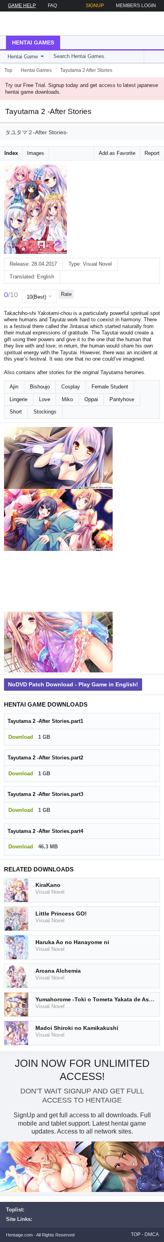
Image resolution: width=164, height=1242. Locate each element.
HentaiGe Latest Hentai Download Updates (46, 23)
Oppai (91, 399)
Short (16, 412)
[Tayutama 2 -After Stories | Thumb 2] (58, 520)
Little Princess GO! (61, 913)
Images (35, 153)
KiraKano (48, 885)
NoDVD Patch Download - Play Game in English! (73, 684)
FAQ (52, 5)
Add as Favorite (117, 153)
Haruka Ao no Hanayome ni (72, 942)
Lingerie (18, 399)
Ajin (14, 387)
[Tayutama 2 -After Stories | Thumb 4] (58, 642)
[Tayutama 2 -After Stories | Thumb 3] (58, 581)
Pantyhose (121, 399)
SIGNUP (95, 5)
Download (20, 737)
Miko (67, 399)
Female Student (110, 387)
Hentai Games (33, 42)
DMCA (151, 1234)
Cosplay (70, 387)
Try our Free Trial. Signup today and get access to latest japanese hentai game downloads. (81, 88)
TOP (136, 1234)
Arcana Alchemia (58, 971)
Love (44, 399)
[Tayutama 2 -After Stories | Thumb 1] (58, 458)
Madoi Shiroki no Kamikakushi (76, 1028)
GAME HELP (22, 5)
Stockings (45, 412)
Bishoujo (40, 387)
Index (11, 153)
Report (152, 153)
